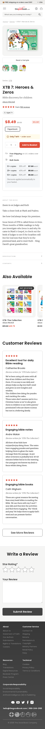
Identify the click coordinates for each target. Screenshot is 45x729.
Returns (25, 637)
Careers (6, 647)
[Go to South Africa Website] (34, 713)
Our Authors (8, 637)
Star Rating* (10, 564)
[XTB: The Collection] (19, 301)
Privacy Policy (28, 667)
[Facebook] (27, 702)
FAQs (24, 653)
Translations (8, 667)
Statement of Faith (11, 634)
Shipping (26, 634)
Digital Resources (10, 671)
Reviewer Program (11, 674)
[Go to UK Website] (11, 713)
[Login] (36, 8)
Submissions (8, 640)
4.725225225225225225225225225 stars (8, 107)
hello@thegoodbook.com (15, 708)
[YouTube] (18, 702)
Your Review (10, 579)
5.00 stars (12, 356)
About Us (7, 631)
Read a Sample (22, 60)
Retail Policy (27, 650)
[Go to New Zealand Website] (28, 713)
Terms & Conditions (31, 671)
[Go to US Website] (17, 713)
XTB (10, 80)
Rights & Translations (12, 643)
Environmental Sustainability (15, 691)
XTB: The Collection (12, 320)
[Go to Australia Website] (23, 713)
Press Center (8, 677)
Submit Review (22, 611)
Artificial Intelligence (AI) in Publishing (19, 695)
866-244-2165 (35, 708)
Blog (4, 664)
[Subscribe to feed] (13, 702)
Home (5, 22)
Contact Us (27, 631)
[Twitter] (23, 702)
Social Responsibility (11, 688)
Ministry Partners (29, 646)
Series (12, 22)
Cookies (25, 664)
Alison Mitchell (8, 102)
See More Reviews (22, 532)
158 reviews (25, 107)
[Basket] (41, 9)
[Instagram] (32, 702)
